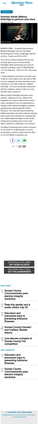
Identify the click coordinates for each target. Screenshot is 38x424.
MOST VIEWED (6, 286)
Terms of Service (20, 415)
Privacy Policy (30, 415)
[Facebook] (12, 140)
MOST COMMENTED (7, 350)
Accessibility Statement (19, 417)
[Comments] (24, 140)
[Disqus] (19, 177)
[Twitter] (18, 140)
